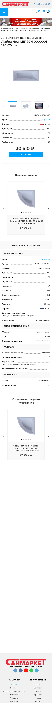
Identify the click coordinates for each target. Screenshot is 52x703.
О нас (38, 684)
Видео (38, 701)
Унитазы (14, 688)
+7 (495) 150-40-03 (41, 4)
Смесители (14, 695)
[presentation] (3, 106)
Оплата (38, 691)
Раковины (14, 701)
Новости (38, 698)
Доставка (38, 688)
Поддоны (14, 698)
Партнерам (38, 695)
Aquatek (46, 119)
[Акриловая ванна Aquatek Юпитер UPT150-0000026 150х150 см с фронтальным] (26, 198)
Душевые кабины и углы (14, 691)
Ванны (14, 684)
